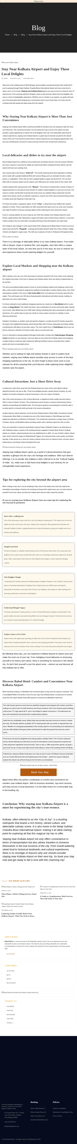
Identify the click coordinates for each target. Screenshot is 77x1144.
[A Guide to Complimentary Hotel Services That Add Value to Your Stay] (57, 888)
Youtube (10, 1019)
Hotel (9, 979)
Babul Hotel (10, 1139)
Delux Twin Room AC (38, 1116)
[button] (4, 765)
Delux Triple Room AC (38, 1108)
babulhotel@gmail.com (11, 1126)
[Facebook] (2, 869)
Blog (15, 35)
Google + (10, 1023)
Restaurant (11, 983)
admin (5, 78)
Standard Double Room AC (39, 1120)
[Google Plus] (10, 869)
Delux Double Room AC (39, 1112)
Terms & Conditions (59, 1108)
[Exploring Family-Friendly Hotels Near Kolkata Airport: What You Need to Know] (19, 905)
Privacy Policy (57, 1116)
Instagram (11, 1014)
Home (7, 35)
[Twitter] (4, 869)
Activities (11, 971)
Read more (11, 954)
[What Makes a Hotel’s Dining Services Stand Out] (18, 887)
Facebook (10, 1006)
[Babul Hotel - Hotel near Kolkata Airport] (38, 1)
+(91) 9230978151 (10, 1122)
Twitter (10, 1010)
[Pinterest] (7, 869)
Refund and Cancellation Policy (63, 1112)
